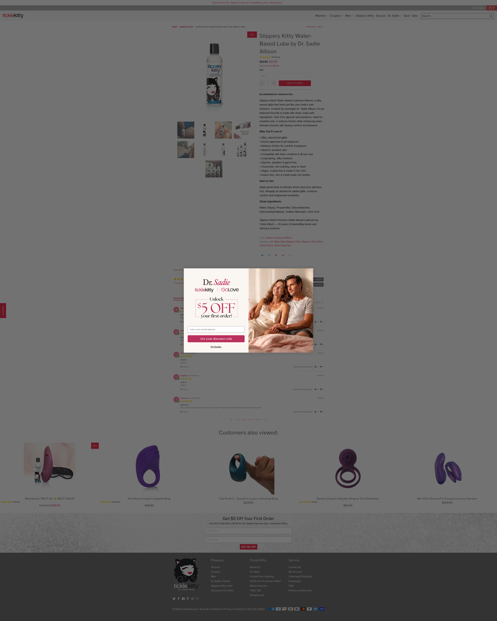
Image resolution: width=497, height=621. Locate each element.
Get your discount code (216, 339)
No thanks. (216, 347)
